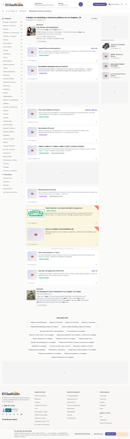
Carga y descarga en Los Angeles (43, 338)
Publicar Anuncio (100, 4)
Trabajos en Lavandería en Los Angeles (49, 353)
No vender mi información (42, 424)
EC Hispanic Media (72, 396)
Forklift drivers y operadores (56, 349)
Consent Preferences (106, 423)
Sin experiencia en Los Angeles (76, 331)
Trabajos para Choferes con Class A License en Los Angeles (76, 342)
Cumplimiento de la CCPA (42, 421)
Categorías (103, 405)
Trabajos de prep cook (85, 338)
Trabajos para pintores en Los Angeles (62, 357)
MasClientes (70, 408)
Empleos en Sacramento (89, 322)
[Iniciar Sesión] (126, 4)
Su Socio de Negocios (73, 405)
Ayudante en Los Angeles (39, 346)
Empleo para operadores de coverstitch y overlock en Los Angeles (76, 335)
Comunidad (103, 396)
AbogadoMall (71, 411)
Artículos (102, 402)
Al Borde (69, 415)
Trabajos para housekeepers (36, 349)
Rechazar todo (98, 434)
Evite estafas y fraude (41, 411)
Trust (36, 408)
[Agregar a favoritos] (96, 61)
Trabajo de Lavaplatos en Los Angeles (75, 353)
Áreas (101, 408)
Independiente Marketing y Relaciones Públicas (44, 326)
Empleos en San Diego (72, 322)
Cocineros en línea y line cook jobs (60, 346)
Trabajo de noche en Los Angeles (65, 338)
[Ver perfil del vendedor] (29, 230)
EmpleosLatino (71, 402)
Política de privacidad (41, 415)
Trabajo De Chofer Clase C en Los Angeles (41, 335)
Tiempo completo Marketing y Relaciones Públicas (76, 326)
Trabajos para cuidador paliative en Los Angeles (82, 349)
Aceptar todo (111, 434)
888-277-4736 (9, 406)
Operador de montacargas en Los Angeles (43, 342)
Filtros (95, 18)
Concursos (103, 399)
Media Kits (38, 399)
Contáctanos (103, 420)
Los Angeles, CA (12, 11)
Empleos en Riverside (56, 322)
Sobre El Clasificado (40, 396)
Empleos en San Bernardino (39, 322)
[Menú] (3, 4)
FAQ (101, 416)
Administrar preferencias (82, 434)
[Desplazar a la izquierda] (27, 322)
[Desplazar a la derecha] (97, 322)
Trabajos (37, 402)
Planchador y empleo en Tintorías (83, 346)
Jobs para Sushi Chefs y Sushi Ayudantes (52, 331)
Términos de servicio (41, 405)
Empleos (24, 11)
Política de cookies (40, 418)
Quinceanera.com (72, 399)
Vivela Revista (71, 418)
